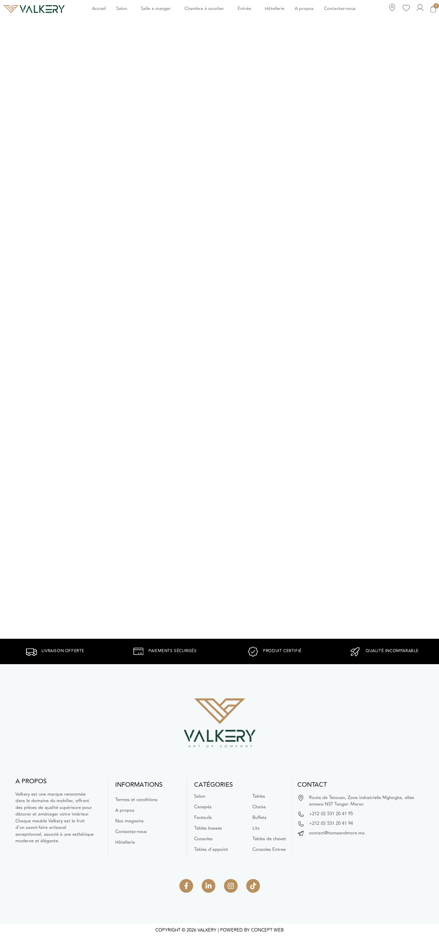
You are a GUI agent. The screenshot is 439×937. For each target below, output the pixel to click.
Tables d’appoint (211, 849)
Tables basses (208, 828)
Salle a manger (156, 8)
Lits (256, 828)
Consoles (203, 838)
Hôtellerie (274, 8)
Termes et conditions (136, 799)
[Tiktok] (253, 886)
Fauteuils (203, 817)
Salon (121, 8)
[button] (123, 8)
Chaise (259, 806)
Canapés (203, 806)
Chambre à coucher (204, 8)
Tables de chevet (269, 838)
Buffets (259, 817)
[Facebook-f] (186, 886)
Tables (258, 796)
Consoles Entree (269, 849)
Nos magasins (129, 821)
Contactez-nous (340, 8)
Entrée (244, 8)
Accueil (99, 8)
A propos (304, 8)
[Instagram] (231, 886)
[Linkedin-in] (208, 886)
